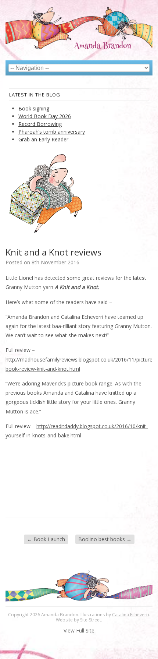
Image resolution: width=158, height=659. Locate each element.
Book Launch (46, 539)
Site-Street (90, 620)
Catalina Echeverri (130, 615)
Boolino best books (105, 539)
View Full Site (79, 630)
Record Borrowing (40, 123)
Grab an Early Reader (43, 139)
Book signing (33, 108)
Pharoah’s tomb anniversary (51, 131)
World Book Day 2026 (44, 116)
